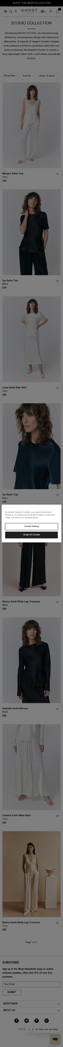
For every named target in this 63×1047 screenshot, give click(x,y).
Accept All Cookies (31, 535)
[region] (32, 523)
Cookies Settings (31, 527)
